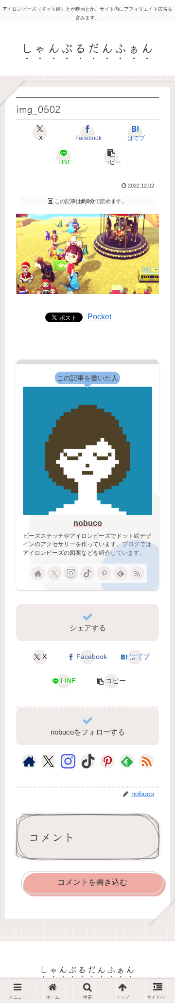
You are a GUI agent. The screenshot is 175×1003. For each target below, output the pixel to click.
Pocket (99, 317)
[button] (111, 157)
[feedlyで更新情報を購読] (120, 573)
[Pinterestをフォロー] (104, 573)
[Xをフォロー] (54, 573)
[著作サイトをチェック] (38, 573)
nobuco (87, 523)
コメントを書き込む (92, 882)
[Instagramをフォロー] (71, 573)
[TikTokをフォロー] (87, 573)
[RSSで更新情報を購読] (137, 573)
